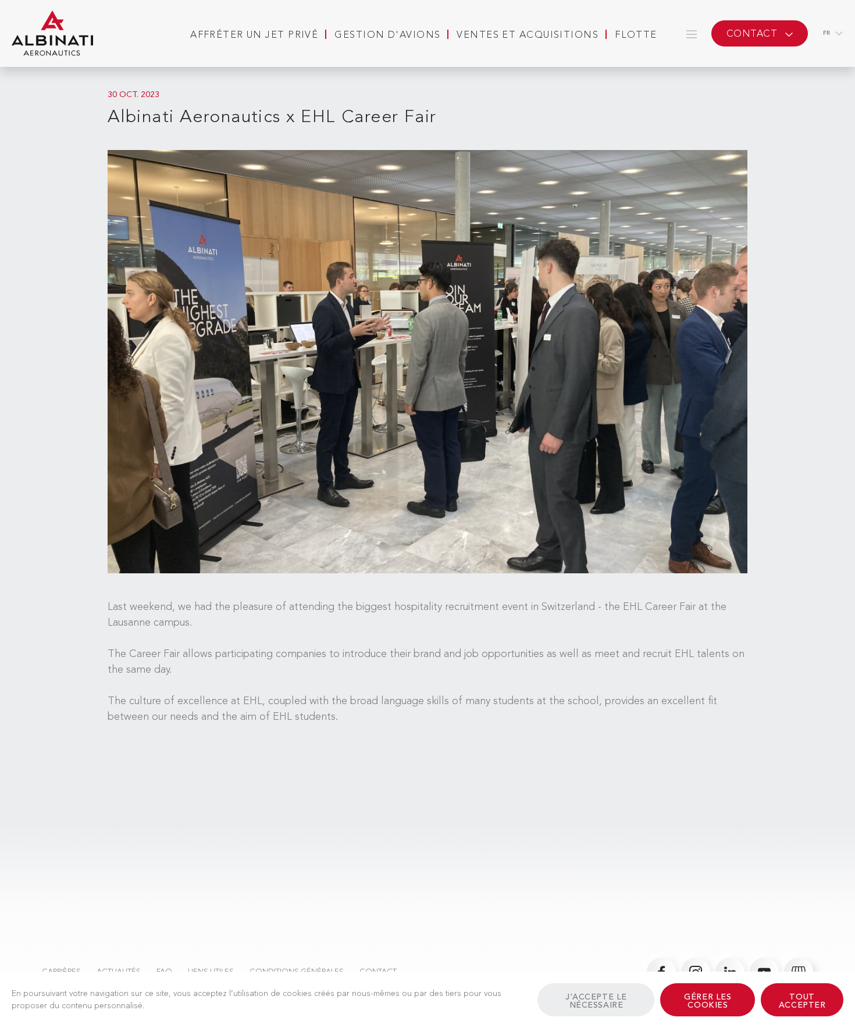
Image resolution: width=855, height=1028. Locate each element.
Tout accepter (802, 1001)
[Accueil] (52, 33)
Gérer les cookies (707, 1001)
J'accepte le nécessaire (595, 1001)
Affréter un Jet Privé (254, 35)
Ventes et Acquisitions (527, 35)
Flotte (636, 35)
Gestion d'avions (387, 35)
